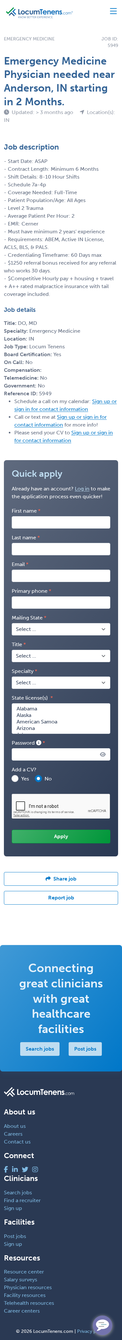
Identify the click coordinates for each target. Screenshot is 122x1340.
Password (24, 743)
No (48, 779)
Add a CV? (24, 769)
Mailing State (27, 618)
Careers (13, 1134)
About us (15, 1126)
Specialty (23, 671)
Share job (64, 879)
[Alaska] (61, 715)
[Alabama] (61, 709)
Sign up (13, 1208)
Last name (24, 537)
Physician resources (28, 1287)
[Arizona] (61, 728)
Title (17, 644)
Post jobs (85, 1049)
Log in (82, 489)
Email (18, 564)
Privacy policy (91, 1331)
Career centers (22, 1311)
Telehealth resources (29, 1303)
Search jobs (40, 1049)
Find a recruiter (22, 1200)
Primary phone (29, 591)
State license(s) (30, 698)
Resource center (24, 1272)
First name (24, 511)
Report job (61, 898)
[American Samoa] (61, 722)
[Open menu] (110, 12)
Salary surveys (20, 1279)
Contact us (17, 1142)
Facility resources (25, 1295)
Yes (25, 779)
